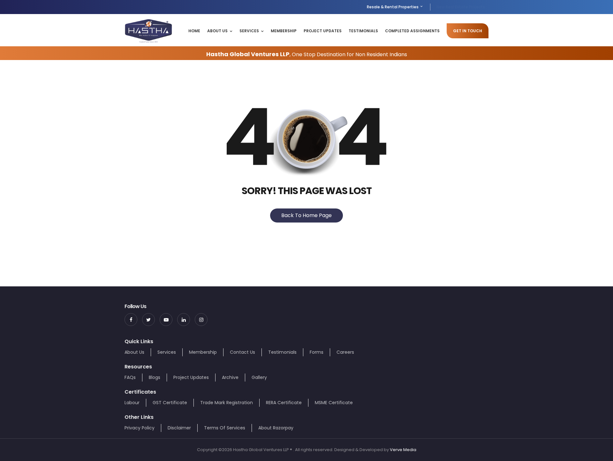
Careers (345, 352)
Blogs (154, 377)
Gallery (259, 377)
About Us (217, 31)
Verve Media (403, 450)
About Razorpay (275, 428)
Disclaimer (179, 428)
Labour (132, 402)
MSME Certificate (334, 402)
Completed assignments (412, 31)
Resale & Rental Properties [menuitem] (393, 7)
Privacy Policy (140, 428)
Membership (284, 31)
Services (249, 31)
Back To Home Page (306, 215)
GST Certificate (170, 402)
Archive (230, 377)
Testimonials (363, 31)
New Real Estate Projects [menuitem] (460, 7)
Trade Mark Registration (226, 402)
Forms (316, 352)
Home (194, 31)
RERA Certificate (284, 402)
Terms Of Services (224, 428)
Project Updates (323, 31)
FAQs (130, 377)
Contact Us (242, 352)
